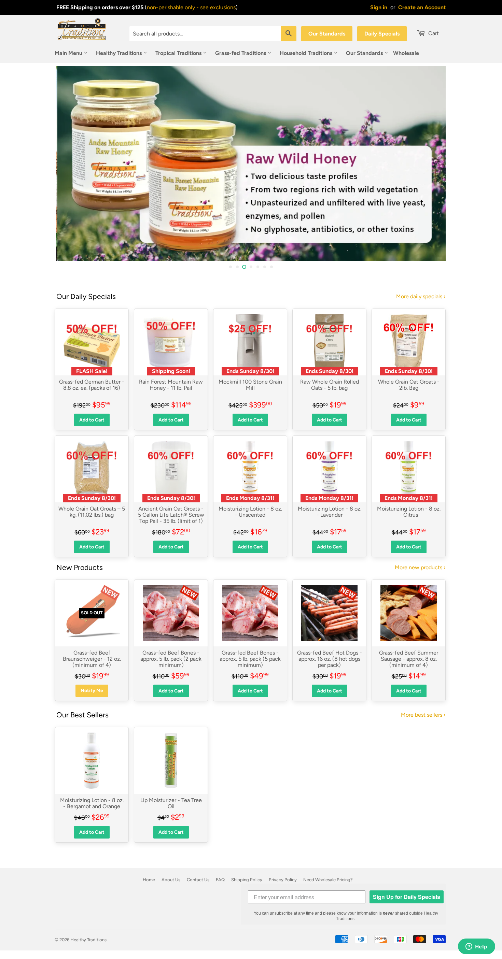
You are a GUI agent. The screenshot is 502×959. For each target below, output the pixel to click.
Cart (433, 33)
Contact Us (198, 879)
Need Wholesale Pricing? (328, 879)
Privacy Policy (283, 879)
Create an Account (422, 7)
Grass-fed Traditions (241, 53)
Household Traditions (307, 53)
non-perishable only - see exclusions (191, 7)
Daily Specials (382, 33)
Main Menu (69, 53)
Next (431, 163)
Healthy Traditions (119, 53)
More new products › (420, 567)
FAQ (220, 879)
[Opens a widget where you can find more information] (476, 947)
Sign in (378, 7)
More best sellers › (423, 715)
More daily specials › (421, 296)
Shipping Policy (246, 879)
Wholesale (406, 53)
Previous (71, 163)
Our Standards (326, 33)
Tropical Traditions (179, 53)
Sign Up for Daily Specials (406, 897)
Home (149, 879)
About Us (171, 879)
